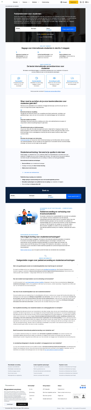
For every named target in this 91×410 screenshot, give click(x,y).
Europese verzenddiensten (14, 366)
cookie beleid (69, 408)
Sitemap (58, 408)
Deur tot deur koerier (12, 373)
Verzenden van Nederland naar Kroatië (67, 375)
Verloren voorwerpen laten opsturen (41, 375)
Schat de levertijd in (25, 140)
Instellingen (10, 404)
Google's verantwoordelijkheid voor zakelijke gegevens (13, 396)
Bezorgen (33, 28)
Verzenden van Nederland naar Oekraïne (68, 371)
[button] (45, 29)
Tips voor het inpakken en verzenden (42, 366)
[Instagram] (82, 388)
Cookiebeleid (6, 401)
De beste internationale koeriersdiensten (42, 371)
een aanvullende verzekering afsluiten (54, 349)
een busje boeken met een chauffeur (35, 282)
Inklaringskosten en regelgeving (15, 375)
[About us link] (83, 2)
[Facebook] (80, 388)
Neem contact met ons (26, 249)
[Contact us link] (80, 2)
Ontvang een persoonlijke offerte (52, 91)
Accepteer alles (22, 404)
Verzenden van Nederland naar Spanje (67, 368)
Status (63, 408)
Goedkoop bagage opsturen (14, 371)
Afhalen (18, 28)
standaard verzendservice (50, 269)
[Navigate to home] (7, 2)
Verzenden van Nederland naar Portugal (67, 366)
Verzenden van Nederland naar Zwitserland (68, 373)
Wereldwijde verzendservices (14, 368)
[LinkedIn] (84, 388)
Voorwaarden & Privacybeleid (79, 408)
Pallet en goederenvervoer (39, 368)
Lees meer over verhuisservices (31, 172)
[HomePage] (16, 385)
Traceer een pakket (38, 373)
